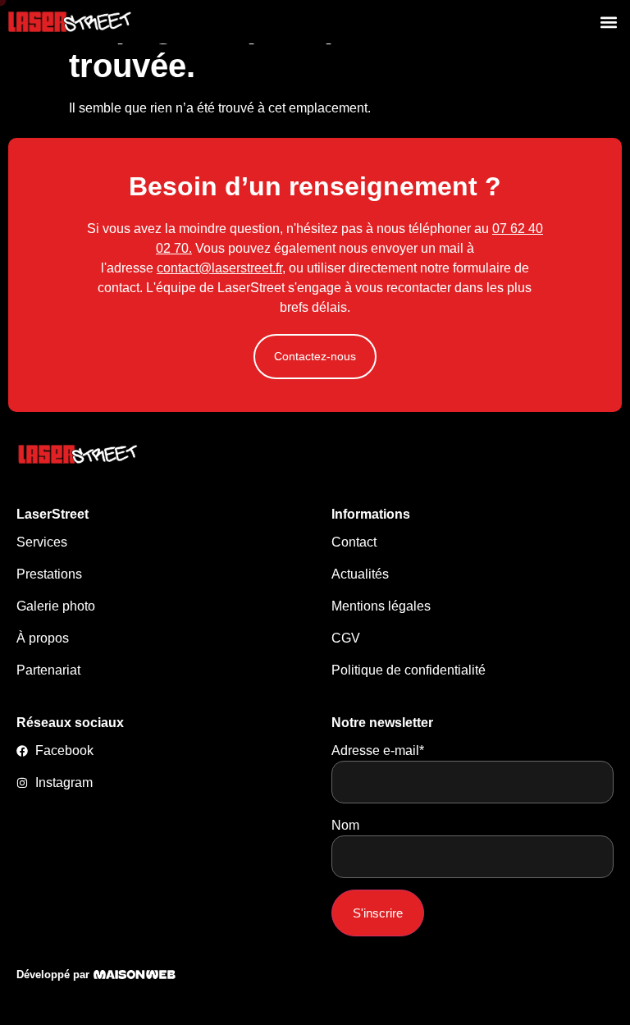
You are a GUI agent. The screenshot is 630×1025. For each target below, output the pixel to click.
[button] (608, 21)
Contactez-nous (315, 356)
